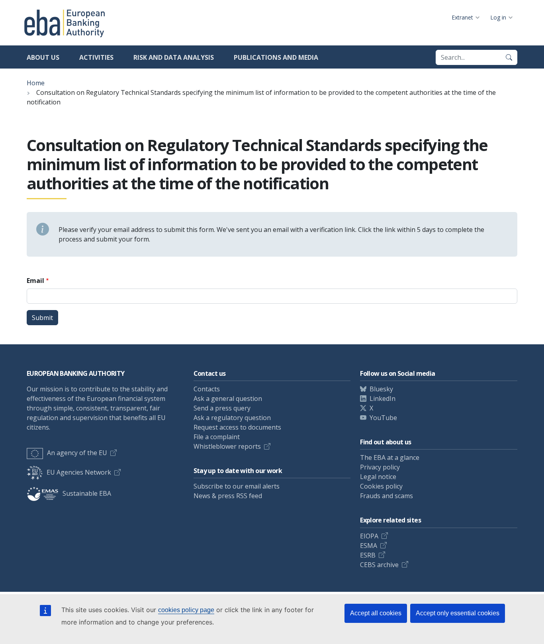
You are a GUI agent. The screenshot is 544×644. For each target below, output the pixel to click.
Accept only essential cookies (457, 613)
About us (43, 57)
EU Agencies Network (79, 472)
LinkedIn (382, 398)
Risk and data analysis (173, 57)
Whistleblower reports (227, 446)
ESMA (368, 545)
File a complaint (217, 436)
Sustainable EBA (87, 493)
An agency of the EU (77, 452)
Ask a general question (228, 398)
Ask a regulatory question (232, 417)
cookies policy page (186, 610)
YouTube (383, 417)
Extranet (462, 17)
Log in (498, 17)
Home (36, 83)
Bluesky (381, 389)
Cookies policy (381, 486)
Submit (42, 317)
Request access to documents (237, 427)
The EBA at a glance (389, 457)
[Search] (509, 57)
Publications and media (276, 57)
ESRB (368, 555)
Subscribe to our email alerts (237, 486)
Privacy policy (380, 467)
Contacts (207, 389)
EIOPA (369, 536)
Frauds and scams (386, 495)
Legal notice (378, 476)
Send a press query (222, 408)
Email (35, 280)
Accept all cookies (375, 613)
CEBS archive (379, 564)
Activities (96, 57)
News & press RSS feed (228, 495)
